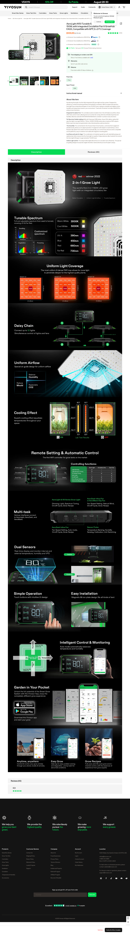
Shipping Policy (30, 856)
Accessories (5, 878)
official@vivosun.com (105, 856)
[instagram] (101, 878)
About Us (53, 853)
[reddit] (126, 878)
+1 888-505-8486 (104, 859)
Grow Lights (5, 865)
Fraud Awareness (55, 856)
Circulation (5, 871)
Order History (79, 862)
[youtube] (116, 878)
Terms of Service (55, 862)
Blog (52, 865)
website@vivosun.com (110, 867)
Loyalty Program (30, 865)
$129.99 (70, 33)
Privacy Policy (54, 859)
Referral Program (55, 871)
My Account (78, 853)
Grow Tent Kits (6, 856)
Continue (98, 21)
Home (9, 18)
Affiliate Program (55, 874)
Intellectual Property (56, 868)
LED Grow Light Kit (17, 18)
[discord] (121, 878)
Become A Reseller (56, 878)
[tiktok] (111, 878)
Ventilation (5, 868)
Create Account (79, 859)
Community (91, 7)
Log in (76, 856)
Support (74, 7)
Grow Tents (5, 862)
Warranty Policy (30, 862)
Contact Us (29, 853)
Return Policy (30, 859)
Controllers (5, 859)
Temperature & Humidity (8, 874)
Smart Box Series (6, 853)
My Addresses (79, 865)
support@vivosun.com (105, 872)
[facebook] (106, 878)
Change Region (110, 21)
